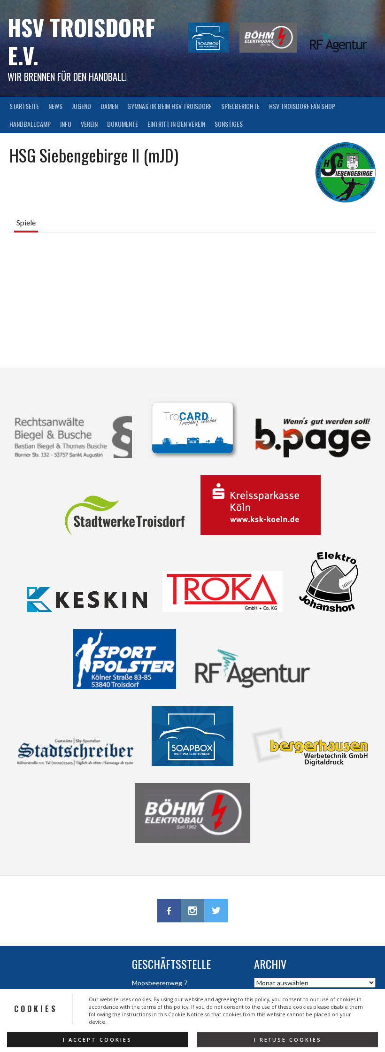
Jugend (81, 106)
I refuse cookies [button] (288, 1040)
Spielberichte (240, 106)
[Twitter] (216, 910)
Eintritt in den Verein (176, 124)
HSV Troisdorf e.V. (81, 41)
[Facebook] (169, 910)
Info (65, 124)
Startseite (24, 106)
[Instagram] (192, 910)
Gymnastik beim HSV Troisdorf (169, 106)
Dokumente (122, 124)
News (55, 106)
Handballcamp (30, 124)
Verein (89, 124)
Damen (109, 106)
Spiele (26, 222)
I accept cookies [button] (97, 1040)
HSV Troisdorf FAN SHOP (302, 106)
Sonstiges (229, 124)
